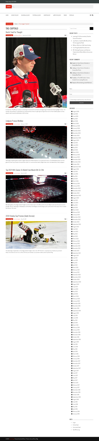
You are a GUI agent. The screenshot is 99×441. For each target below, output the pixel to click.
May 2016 (75, 406)
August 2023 (76, 198)
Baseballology (25, 15)
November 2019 (76, 306)
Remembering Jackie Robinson (84, 82)
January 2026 (76, 128)
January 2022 (76, 243)
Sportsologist (17, 124)
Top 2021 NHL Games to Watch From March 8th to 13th (25, 169)
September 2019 (77, 310)
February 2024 (76, 183)
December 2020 (77, 274)
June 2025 (75, 145)
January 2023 (76, 214)
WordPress (23, 439)
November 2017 (76, 363)
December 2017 (76, 361)
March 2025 (76, 152)
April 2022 (75, 236)
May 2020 (75, 291)
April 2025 (75, 150)
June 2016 (75, 404)
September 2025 (77, 138)
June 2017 (75, 375)
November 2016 (76, 392)
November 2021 (76, 248)
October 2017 (76, 366)
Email (71, 94)
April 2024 (75, 178)
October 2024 (76, 164)
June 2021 (75, 260)
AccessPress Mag (34, 439)
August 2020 (76, 284)
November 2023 (77, 190)
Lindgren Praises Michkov (14, 120)
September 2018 (77, 339)
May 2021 (75, 262)
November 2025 (77, 133)
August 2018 (76, 342)
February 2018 (76, 356)
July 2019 (75, 315)
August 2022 (76, 226)
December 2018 (76, 332)
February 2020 (76, 298)
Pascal (73, 82)
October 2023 (76, 193)
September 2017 (77, 368)
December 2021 (76, 246)
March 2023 (76, 210)
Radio (65, 15)
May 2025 (75, 147)
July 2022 (75, 229)
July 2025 (75, 142)
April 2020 (75, 294)
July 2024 (75, 171)
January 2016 (76, 414)
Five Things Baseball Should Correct (81, 47)
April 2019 (75, 322)
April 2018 (75, 351)
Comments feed (76, 427)
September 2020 (77, 282)
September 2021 (77, 253)
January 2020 (76, 301)
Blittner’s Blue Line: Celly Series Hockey (82, 45)
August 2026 (76, 111)
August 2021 (76, 255)
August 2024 (76, 169)
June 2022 (75, 231)
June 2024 (75, 174)
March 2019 (75, 325)
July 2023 (75, 200)
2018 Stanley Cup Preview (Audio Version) (20, 215)
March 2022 (76, 238)
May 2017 (75, 378)
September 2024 (77, 166)
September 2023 (77, 195)
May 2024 (75, 176)
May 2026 (75, 118)
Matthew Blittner (18, 35)
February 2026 (76, 126)
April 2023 (75, 207)
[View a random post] (90, 15)
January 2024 (76, 186)
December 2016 (76, 390)
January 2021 (76, 272)
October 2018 (76, 337)
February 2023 (76, 212)
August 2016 (76, 399)
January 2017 (76, 387)
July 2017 (75, 373)
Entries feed (75, 425)
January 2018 (76, 358)
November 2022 (77, 219)
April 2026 (75, 121)
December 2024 (76, 159)
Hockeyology (15, 15)
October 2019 (76, 308)
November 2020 (77, 277)
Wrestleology (57, 15)
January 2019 (76, 330)
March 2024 (75, 181)
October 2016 (76, 394)
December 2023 (77, 188)
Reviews (72, 15)
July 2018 (75, 344)
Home (7, 15)
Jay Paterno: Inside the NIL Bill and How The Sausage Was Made (28, 6)
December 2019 (76, 303)
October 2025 (76, 135)
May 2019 (75, 320)
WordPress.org (76, 429)
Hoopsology (47, 15)
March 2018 (75, 354)
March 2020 (76, 296)
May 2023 (75, 205)
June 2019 (75, 318)
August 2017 (76, 370)
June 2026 (75, 116)
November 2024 (76, 162)
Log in (74, 422)
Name (71, 88)
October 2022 (76, 222)
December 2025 (77, 130)
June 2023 (75, 202)
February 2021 (76, 270)
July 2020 (75, 286)
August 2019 (76, 313)
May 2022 (75, 234)
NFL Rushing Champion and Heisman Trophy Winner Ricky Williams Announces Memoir (82, 52)
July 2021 (75, 258)
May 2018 (75, 349)
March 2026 (76, 123)
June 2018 (75, 346)
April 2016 (75, 409)
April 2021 (75, 265)
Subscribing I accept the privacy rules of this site (81, 99)
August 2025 (76, 140)
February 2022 (76, 241)
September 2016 (77, 397)
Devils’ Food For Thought (14, 32)
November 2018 (76, 334)
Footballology (37, 15)
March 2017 (75, 382)
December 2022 (77, 217)
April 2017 (75, 380)
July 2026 (75, 114)
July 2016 (75, 402)
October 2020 (76, 279)
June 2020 (75, 289)
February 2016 (76, 411)
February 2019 (76, 327)
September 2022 (77, 224)
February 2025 (76, 154)
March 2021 (75, 267)
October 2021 (76, 250)
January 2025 (76, 157)
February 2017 (76, 385)
